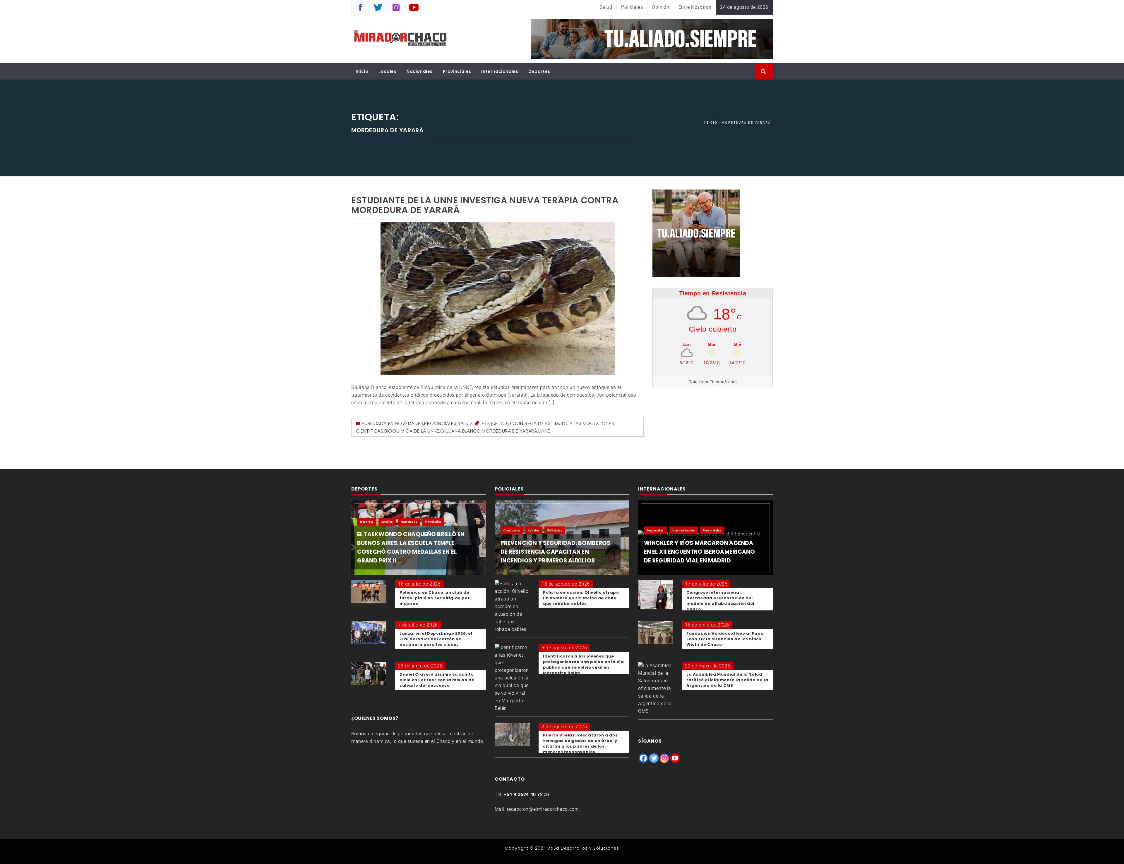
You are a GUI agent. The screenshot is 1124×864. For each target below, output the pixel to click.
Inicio (362, 71)
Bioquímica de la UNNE (411, 431)
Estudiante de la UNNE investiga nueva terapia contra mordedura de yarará (484, 205)
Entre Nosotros (694, 7)
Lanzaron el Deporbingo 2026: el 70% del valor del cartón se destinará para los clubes (436, 639)
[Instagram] (664, 758)
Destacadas (511, 530)
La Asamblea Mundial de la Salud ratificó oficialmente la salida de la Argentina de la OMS (727, 680)
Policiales (632, 7)
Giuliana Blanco (460, 431)
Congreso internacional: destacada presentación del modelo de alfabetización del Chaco (720, 601)
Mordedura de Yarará (509, 431)
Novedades (409, 423)
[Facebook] (643, 758)
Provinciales (457, 71)
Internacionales (499, 71)
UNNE (544, 431)
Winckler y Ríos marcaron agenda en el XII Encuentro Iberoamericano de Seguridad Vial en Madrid (699, 551)
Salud (605, 7)
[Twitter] (654, 758)
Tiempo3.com (723, 381)
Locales (387, 71)
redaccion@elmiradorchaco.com (543, 809)
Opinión (660, 7)
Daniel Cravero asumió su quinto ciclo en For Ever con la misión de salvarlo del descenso (437, 680)
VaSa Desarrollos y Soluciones (583, 848)
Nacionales (420, 71)
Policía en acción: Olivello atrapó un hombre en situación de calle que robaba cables (581, 598)
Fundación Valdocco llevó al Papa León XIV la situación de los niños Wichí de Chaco (725, 639)
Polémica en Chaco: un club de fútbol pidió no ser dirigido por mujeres (435, 598)
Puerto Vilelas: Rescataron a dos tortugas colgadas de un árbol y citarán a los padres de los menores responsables (580, 743)
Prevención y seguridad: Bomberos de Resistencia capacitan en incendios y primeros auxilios (555, 551)
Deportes (539, 71)
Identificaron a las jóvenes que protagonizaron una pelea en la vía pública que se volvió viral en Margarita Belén (583, 664)
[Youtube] (675, 758)
